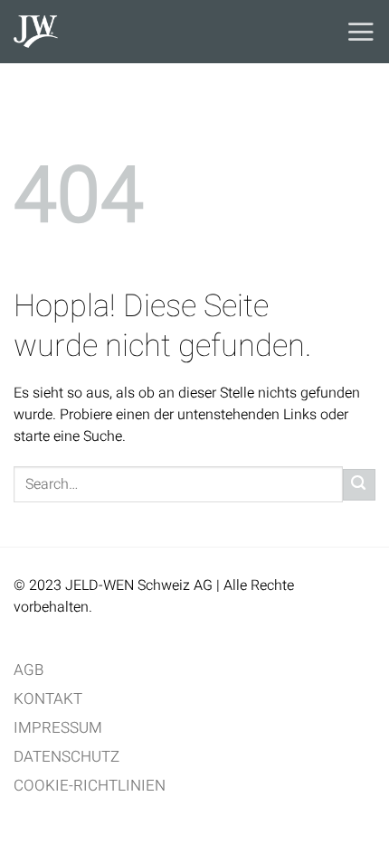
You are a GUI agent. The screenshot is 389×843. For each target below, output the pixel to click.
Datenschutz (66, 756)
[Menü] (360, 32)
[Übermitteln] (359, 485)
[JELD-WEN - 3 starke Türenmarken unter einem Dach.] (127, 31)
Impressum (58, 728)
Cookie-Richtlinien (90, 785)
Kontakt (48, 699)
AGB (28, 670)
